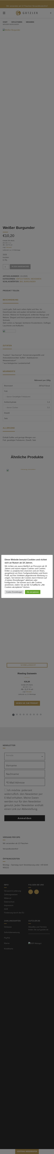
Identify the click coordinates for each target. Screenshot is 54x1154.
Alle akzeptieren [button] (33, 592)
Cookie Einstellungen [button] (14, 592)
